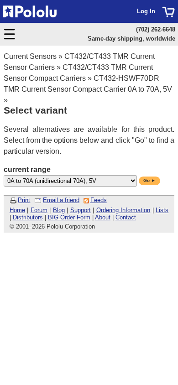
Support (80, 210)
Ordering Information (123, 210)
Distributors (28, 217)
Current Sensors (30, 56)
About (102, 217)
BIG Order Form (69, 217)
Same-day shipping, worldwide (131, 38)
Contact (125, 217)
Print (24, 200)
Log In (146, 11)
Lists (162, 210)
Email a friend (61, 200)
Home (17, 210)
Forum (39, 210)
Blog (59, 210)
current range (27, 169)
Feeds (98, 200)
